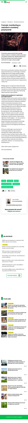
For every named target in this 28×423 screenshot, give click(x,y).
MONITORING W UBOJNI (6, 184)
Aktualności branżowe (19, 21)
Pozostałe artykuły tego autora (14, 205)
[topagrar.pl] (7, 1)
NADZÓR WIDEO (16, 184)
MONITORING (10, 181)
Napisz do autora (14, 211)
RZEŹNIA (16, 181)
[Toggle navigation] (2, 2)
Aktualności (10, 21)
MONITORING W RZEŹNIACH (7, 187)
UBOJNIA (3, 181)
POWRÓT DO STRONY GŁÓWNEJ (14, 417)
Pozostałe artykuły (12, 275)
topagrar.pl (3, 21)
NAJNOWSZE (7, 236)
